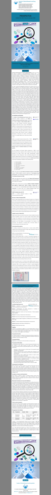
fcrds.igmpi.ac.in (25, 66)
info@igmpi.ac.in (29, 492)
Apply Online (25, 23)
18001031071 (16, 491)
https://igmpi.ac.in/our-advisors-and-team (29, 436)
